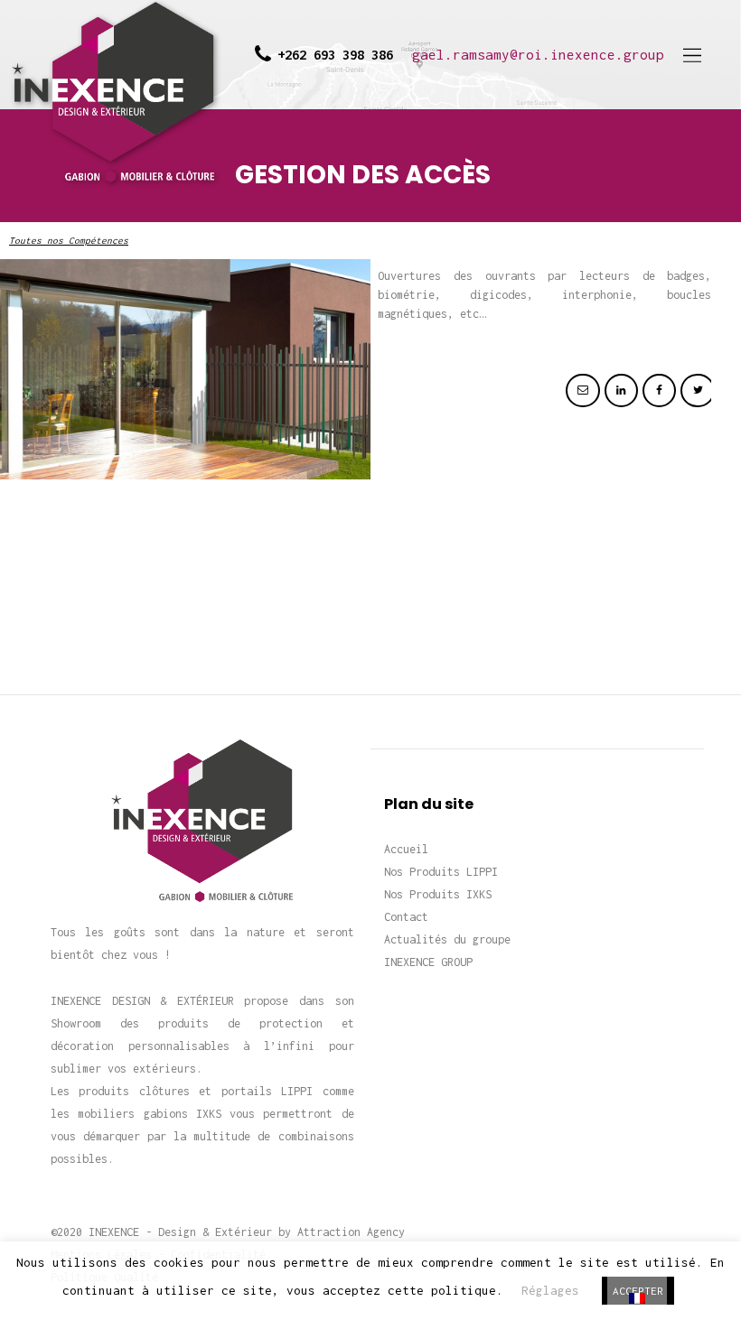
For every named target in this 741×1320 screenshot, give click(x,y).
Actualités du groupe (447, 939)
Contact (406, 917)
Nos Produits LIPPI (441, 871)
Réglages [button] (550, 1290)
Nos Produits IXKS (438, 894)
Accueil (406, 849)
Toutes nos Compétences (68, 240)
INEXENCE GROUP (428, 962)
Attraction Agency (351, 1232)
